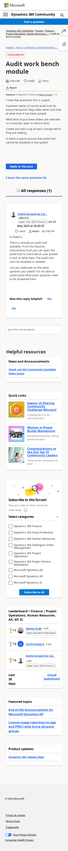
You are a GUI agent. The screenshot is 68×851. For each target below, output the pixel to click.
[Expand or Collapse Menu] (5, 14)
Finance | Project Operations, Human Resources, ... (30, 32)
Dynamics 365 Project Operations (27, 555)
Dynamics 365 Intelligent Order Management (34, 546)
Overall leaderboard (52, 676)
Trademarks (12, 827)
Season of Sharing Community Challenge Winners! (41, 407)
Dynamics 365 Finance (28, 526)
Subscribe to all (34, 592)
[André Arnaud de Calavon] (13, 214)
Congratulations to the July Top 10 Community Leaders (42, 452)
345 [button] (47, 628)
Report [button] (13, 87)
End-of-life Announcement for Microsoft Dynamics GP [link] (30, 712)
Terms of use (13, 821)
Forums (39, 30)
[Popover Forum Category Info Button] (25, 510)
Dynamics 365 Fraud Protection (33, 532)
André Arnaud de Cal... (32, 214)
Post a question (34, 22)
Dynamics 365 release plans (26, 757)
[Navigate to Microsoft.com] (14, 5)
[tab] (34, 192)
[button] (62, 14)
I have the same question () (26, 177)
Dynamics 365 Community (33, 14)
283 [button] (30, 661)
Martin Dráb (34, 628)
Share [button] (45, 80)
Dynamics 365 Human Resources (34, 538)
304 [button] (49, 644)
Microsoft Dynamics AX (28, 570)
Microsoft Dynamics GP (28, 576)
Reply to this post (21, 166)
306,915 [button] (24, 218)
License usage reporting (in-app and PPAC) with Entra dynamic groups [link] (32, 726)
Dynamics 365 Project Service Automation (32, 563)
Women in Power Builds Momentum (41, 429)
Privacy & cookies (15, 815)
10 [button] (56, 94)
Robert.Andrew (46, 94)
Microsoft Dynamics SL (28, 582)
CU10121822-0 (35, 644)
